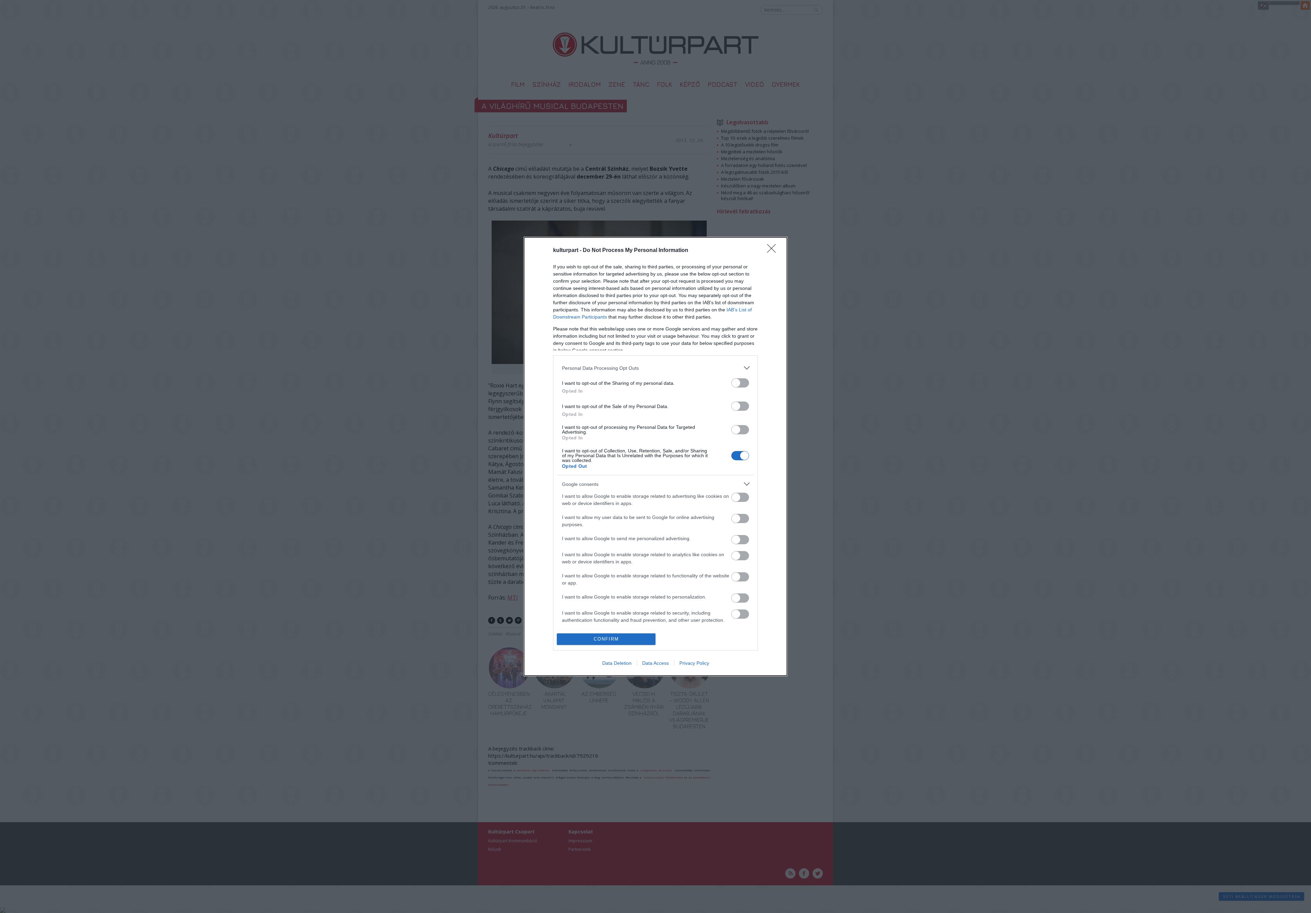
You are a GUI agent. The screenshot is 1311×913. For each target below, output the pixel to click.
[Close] (773, 250)
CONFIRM (606, 639)
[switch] (740, 383)
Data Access (655, 663)
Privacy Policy (694, 663)
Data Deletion (617, 663)
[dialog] (655, 456)
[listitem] (655, 367)
